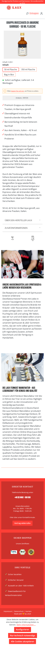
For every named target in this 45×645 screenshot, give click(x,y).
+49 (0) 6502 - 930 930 (22, 497)
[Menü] (4, 7)
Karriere (28, 611)
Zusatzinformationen (16, 228)
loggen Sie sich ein (17, 91)
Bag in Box (9, 74)
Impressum (8, 611)
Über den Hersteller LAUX (18, 220)
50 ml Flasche (10, 69)
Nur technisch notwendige (22, 635)
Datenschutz (19, 611)
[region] (22, 45)
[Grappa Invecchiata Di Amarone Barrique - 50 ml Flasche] (22, 45)
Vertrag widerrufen (22, 523)
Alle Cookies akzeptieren (22, 641)
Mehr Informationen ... (26, 625)
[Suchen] (27, 13)
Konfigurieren (22, 629)
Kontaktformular (28, 517)
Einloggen (34, 13)
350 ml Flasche (28, 69)
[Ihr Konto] (41, 13)
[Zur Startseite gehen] (25, 7)
